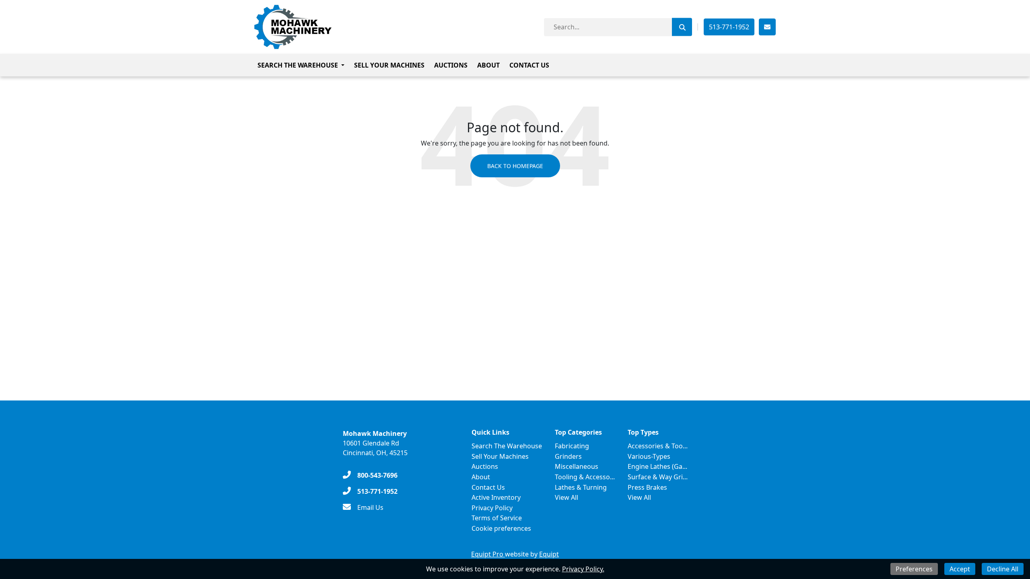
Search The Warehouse (298, 65)
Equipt (549, 554)
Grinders (568, 456)
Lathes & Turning (581, 487)
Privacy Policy (492, 507)
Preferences (914, 569)
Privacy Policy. (583, 569)
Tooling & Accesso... (585, 476)
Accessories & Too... (658, 445)
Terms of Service (497, 517)
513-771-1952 (729, 27)
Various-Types (649, 456)
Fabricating (572, 445)
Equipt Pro (488, 554)
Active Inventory (496, 497)
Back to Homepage (515, 166)
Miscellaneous (576, 466)
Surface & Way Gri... (658, 476)
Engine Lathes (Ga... (657, 466)
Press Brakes (647, 487)
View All (566, 497)
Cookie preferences (501, 528)
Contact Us (529, 65)
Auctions (451, 65)
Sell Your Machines (389, 65)
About (488, 65)
